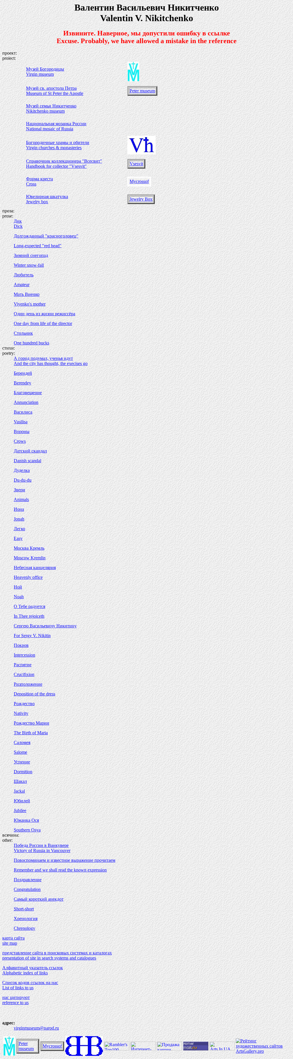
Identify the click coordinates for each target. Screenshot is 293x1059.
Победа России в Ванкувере (41, 845)
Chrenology (24, 928)
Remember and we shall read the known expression (60, 869)
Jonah (19, 518)
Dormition (23, 771)
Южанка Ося (26, 820)
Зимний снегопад (31, 255)
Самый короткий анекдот (39, 899)
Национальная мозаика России (56, 123)
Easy (18, 538)
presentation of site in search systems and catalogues (49, 958)
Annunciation (26, 402)
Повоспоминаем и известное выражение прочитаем (64, 860)
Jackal (19, 791)
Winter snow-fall (29, 265)
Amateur (21, 284)
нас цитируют (16, 997)
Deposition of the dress (34, 693)
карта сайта (13, 938)
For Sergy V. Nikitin (32, 635)
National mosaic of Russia (49, 128)
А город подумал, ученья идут (43, 358)
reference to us (15, 1002)
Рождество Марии (31, 723)
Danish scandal (27, 460)
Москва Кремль (29, 548)
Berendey (22, 382)
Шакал (20, 781)
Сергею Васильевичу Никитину (45, 625)
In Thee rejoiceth (29, 616)
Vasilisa (20, 421)
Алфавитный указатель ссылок (32, 967)
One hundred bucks (31, 342)
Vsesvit (136, 163)
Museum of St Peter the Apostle (54, 93)
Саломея (22, 742)
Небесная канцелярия (35, 567)
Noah (19, 596)
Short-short (24, 908)
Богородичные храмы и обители (57, 142)
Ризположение (28, 684)
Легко (19, 528)
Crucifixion (24, 674)
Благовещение (28, 392)
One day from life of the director (43, 323)
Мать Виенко (26, 294)
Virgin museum (40, 74)
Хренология (25, 918)
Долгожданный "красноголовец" (46, 236)
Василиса (23, 412)
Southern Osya (27, 829)
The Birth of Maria (31, 732)
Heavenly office (28, 577)
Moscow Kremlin (29, 557)
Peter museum (142, 90)
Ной (18, 587)
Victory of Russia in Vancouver (42, 850)
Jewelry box (37, 201)
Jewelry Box (141, 199)
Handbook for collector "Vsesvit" (56, 166)
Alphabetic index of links (25, 972)
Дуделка (22, 470)
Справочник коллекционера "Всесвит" (64, 161)
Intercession (24, 655)
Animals (21, 499)
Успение (22, 761)
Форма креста (39, 178)
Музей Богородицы (45, 69)
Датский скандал (30, 450)
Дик (18, 221)
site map (9, 943)
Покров (21, 645)
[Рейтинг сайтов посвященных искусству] (222, 1048)
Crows (20, 441)
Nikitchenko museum (45, 111)
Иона (19, 509)
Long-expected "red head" (38, 245)
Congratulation (27, 889)
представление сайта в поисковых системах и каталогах (57, 952)
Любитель (23, 274)
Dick (18, 226)
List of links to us (17, 987)
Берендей (23, 373)
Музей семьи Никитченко (51, 105)
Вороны (21, 431)
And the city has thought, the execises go (51, 363)
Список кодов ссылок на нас (30, 982)
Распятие (22, 664)
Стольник (23, 333)
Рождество (24, 703)
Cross (31, 184)
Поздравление (27, 879)
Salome (20, 752)
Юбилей (22, 800)
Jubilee (20, 810)
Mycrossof (139, 181)
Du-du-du (22, 480)
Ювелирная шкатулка (47, 196)
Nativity (21, 713)
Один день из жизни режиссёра (44, 313)
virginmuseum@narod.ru (36, 1028)
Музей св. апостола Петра (51, 88)
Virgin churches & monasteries (54, 147)
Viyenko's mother (29, 304)
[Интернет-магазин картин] (143, 1048)
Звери (19, 489)
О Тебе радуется (29, 606)
